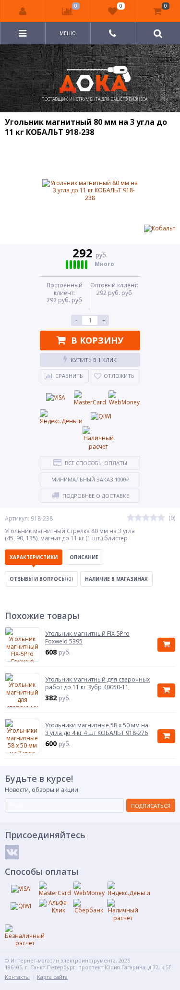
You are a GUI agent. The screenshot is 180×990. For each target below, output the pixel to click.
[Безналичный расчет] (25, 935)
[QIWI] (101, 416)
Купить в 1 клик (94, 359)
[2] (138, 518)
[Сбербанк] (89, 906)
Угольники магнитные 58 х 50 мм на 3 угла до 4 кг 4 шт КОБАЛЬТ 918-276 (96, 729)
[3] (146, 518)
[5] (161, 518)
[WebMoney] (124, 398)
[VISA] (56, 397)
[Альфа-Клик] (55, 906)
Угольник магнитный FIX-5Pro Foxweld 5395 (87, 637)
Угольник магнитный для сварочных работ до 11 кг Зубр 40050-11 (97, 683)
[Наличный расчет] (98, 438)
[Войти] (23, 11)
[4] (153, 518)
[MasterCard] (90, 398)
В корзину (97, 340)
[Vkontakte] (12, 852)
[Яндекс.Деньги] (61, 417)
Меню (68, 33)
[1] (130, 518)
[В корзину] (166, 645)
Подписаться (150, 805)
